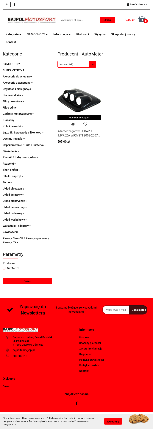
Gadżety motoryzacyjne (17, 113)
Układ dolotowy (12, 194)
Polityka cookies (89, 365)
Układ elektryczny (14, 201)
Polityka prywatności (91, 359)
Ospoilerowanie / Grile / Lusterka (23, 145)
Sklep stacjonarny (123, 34)
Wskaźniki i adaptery (16, 226)
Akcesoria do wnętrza (16, 76)
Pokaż (27, 281)
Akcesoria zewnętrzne (17, 82)
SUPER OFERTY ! (13, 70)
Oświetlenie (10, 151)
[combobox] (76, 64)
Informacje (61, 34)
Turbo (6, 182)
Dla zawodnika (12, 95)
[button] (86, 330)
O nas (6, 386)
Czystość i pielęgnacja (17, 89)
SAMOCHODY (36, 34)
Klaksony (8, 120)
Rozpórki (9, 163)
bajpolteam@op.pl (24, 350)
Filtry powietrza (13, 101)
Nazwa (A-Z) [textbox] (66, 64)
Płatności (82, 34)
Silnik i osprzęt (12, 176)
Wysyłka (100, 34)
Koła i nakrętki (12, 126)
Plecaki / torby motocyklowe (20, 157)
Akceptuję (113, 421)
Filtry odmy (9, 107)
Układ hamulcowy (14, 207)
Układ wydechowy (14, 219)
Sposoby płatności (90, 342)
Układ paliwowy (13, 213)
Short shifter (11, 169)
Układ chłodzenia (14, 188)
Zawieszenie (11, 232)
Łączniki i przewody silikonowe (22, 132)
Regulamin (85, 354)
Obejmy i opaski (13, 138)
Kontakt (11, 42)
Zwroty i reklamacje (90, 348)
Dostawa (84, 337)
